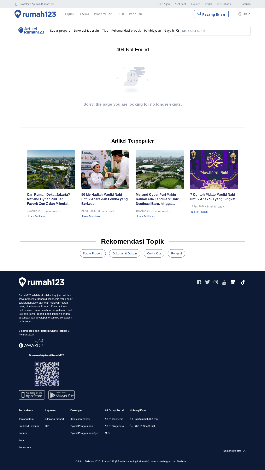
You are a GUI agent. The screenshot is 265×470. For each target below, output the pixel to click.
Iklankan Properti (54, 419)
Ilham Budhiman (37, 216)
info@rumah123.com (146, 419)
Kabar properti (60, 30)
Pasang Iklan (213, 14)
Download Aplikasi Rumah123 (36, 4)
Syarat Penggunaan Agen (84, 433)
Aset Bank (180, 4)
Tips (105, 30)
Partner (23, 433)
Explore (195, 4)
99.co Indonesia (114, 419)
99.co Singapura (114, 426)
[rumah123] (41, 282)
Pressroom (25, 447)
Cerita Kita (154, 253)
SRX (107, 433)
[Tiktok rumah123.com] (243, 282)
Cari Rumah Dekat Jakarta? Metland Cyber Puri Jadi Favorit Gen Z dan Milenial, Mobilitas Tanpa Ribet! (48, 199)
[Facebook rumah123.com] (199, 282)
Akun (247, 14)
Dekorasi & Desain (125, 253)
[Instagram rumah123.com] (215, 282)
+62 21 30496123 (145, 426)
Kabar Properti (92, 253)
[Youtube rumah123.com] (224, 282)
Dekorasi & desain (86, 30)
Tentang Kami (26, 419)
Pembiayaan (152, 30)
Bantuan (246, 4)
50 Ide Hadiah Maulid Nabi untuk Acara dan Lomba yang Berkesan (104, 199)
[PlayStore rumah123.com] (61, 396)
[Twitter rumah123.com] (207, 282)
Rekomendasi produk (126, 30)
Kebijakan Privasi (80, 419)
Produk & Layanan (29, 426)
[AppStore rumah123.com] (32, 395)
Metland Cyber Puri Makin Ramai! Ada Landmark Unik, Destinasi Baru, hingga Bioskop (157, 199)
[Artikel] (30, 30)
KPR (48, 426)
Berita (208, 4)
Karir (21, 440)
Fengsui (176, 253)
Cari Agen (164, 4)
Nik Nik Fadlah (199, 211)
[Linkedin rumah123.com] (233, 282)
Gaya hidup (172, 30)
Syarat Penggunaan (81, 426)
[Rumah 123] (35, 14)
